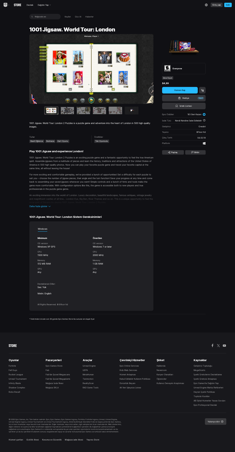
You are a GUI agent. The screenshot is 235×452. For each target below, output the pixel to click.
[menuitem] (67, 16)
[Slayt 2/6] (67, 111)
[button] (91, 206)
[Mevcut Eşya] (51, 111)
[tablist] (91, 229)
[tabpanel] (91, 255)
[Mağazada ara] (32, 16)
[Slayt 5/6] (116, 111)
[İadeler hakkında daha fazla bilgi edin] (204, 120)
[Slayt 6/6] (132, 111)
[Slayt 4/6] (99, 111)
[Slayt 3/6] (83, 111)
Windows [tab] (42, 228)
